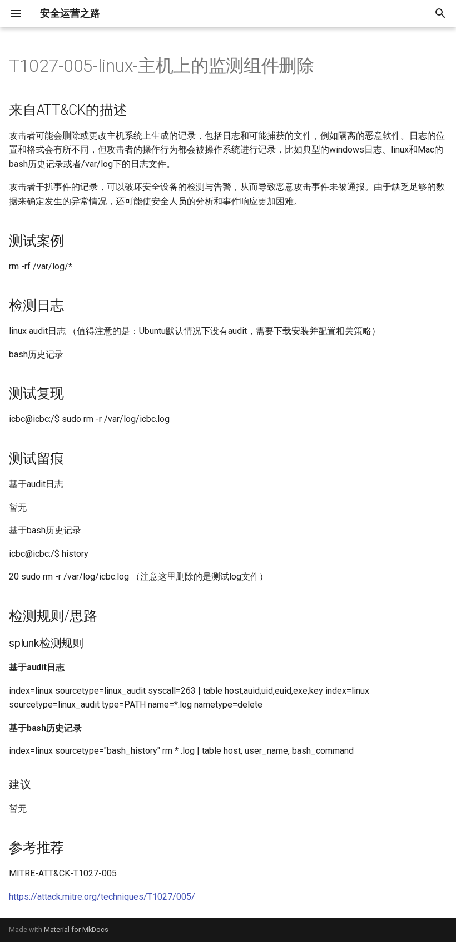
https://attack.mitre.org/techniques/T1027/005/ (102, 896)
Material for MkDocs (76, 929)
